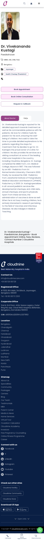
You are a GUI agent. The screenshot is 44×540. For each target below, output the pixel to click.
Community (6, 387)
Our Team (5, 400)
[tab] (10, 118)
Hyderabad (6, 344)
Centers (4, 394)
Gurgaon (5, 340)
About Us (5, 380)
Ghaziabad (6, 337)
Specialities (6, 384)
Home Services (7, 417)
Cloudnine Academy (10, 426)
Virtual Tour (6, 420)
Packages (5, 390)
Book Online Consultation (22, 96)
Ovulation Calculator (10, 423)
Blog (3, 397)
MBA (3, 407)
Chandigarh (6, 327)
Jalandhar (5, 347)
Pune (3, 370)
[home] (12, 3)
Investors (5, 430)
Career (4, 439)
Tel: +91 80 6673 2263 (10, 296)
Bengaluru (5, 324)
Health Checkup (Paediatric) (16, 74)
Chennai (5, 331)
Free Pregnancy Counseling (13, 433)
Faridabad (5, 334)
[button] (39, 3)
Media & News (7, 413)
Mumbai (4, 357)
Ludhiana (5, 354)
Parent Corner (7, 410)
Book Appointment (22, 89)
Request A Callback (22, 104)
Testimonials (6, 403)
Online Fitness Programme (13, 436)
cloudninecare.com (20, 529)
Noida (3, 363)
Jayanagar (9, 69)
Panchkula (5, 367)
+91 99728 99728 (8, 282)
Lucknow (5, 350)
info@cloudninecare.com (12, 278)
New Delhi (5, 360)
